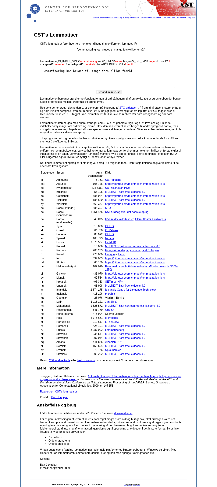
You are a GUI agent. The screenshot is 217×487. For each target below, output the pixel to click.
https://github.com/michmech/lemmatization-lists (135, 183)
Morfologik (111, 317)
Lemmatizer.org (114, 329)
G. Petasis (111, 230)
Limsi (121, 254)
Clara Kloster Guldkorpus (150, 219)
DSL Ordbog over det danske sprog (126, 211)
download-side (123, 413)
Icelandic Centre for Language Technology (131, 289)
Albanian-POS (113, 341)
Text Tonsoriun (86, 360)
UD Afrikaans (113, 179)
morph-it (110, 293)
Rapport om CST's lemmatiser (58, 391)
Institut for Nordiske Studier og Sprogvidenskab (116, 17)
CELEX (109, 226)
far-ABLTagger (150, 250)
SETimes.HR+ (114, 281)
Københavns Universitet (174, 17)
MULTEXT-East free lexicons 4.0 (125, 191)
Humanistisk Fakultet (151, 17)
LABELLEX (112, 321)
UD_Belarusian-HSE (117, 187)
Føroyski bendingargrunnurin (122, 250)
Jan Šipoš (111, 301)
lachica (109, 238)
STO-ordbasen (128, 107)
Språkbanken (113, 350)
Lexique (110, 254)
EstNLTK (110, 242)
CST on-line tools (59, 360)
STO (108, 207)
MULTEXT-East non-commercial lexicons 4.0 (132, 246)
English (191, 17)
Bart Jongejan (59, 397)
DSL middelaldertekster (119, 219)
